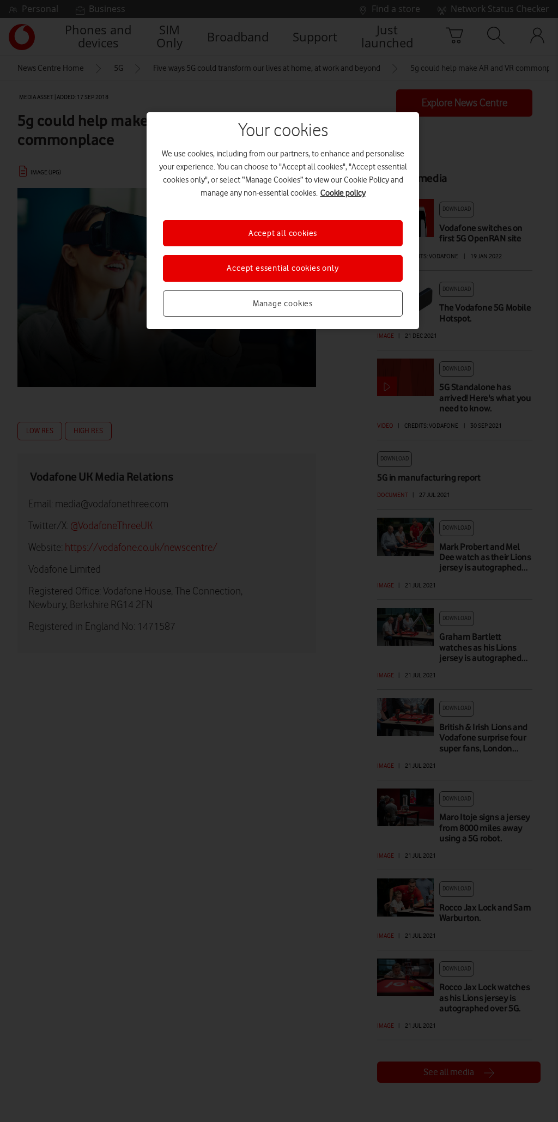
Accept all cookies (282, 233)
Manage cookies (283, 303)
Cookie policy (343, 193)
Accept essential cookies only (282, 268)
